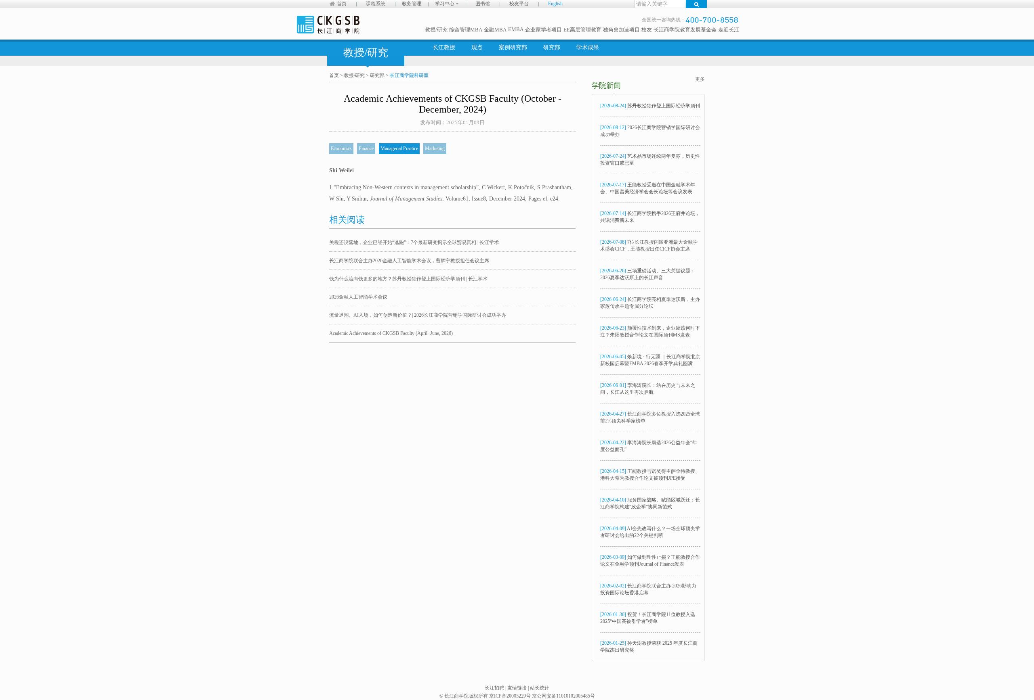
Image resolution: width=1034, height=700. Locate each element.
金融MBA (495, 30)
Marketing (435, 148)
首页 (342, 3)
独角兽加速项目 (621, 30)
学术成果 (587, 47)
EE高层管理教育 (582, 30)
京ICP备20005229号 (510, 696)
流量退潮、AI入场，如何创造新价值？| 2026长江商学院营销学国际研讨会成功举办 (417, 315)
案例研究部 (513, 47)
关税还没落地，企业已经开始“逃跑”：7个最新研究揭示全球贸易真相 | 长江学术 (414, 242)
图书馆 (482, 3)
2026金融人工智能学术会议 (358, 297)
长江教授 (444, 47)
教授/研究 (436, 30)
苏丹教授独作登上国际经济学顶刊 (650, 106)
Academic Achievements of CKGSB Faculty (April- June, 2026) (391, 333)
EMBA (515, 29)
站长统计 (539, 688)
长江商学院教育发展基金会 (685, 30)
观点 (477, 47)
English (555, 3)
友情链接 (517, 688)
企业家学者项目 (543, 30)
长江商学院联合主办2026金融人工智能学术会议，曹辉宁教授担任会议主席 (409, 260)
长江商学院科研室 (409, 75)
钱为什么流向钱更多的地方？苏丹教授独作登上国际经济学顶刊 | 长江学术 (408, 279)
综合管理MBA (465, 30)
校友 (646, 30)
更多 (700, 79)
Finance (366, 148)
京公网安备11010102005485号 (563, 696)
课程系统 (375, 3)
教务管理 (411, 3)
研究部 (551, 47)
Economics (341, 148)
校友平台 (519, 3)
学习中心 (445, 3)
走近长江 (728, 30)
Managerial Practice (399, 148)
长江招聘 (494, 688)
